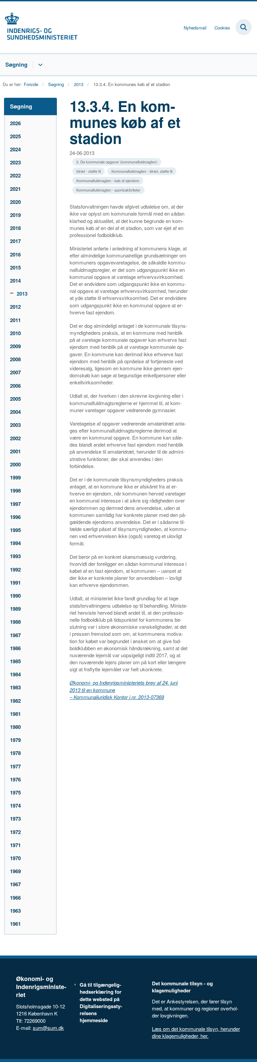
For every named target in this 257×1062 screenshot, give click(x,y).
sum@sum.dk (48, 1027)
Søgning (16, 64)
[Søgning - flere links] (39, 64)
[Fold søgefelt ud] (244, 27)
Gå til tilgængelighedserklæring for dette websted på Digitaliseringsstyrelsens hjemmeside (101, 1002)
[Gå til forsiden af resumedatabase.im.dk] (39, 27)
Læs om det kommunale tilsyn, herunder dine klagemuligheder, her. (196, 1032)
